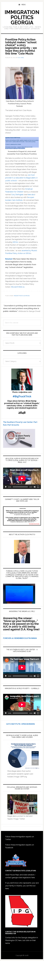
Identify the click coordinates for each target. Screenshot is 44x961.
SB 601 (15, 242)
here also (31, 195)
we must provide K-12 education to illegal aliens (21, 178)
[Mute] (35, 487)
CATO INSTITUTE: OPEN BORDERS (19, 724)
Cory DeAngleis (17, 195)
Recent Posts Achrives (22, 295)
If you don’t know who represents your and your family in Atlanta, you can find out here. (22, 886)
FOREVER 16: (8, 638)
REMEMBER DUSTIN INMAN (25, 638)
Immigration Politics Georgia (22, 17)
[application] (22, 478)
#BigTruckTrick (22, 396)
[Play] (6, 487)
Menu (23, 4)
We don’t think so (17, 287)
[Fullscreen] (38, 487)
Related (8, 259)
